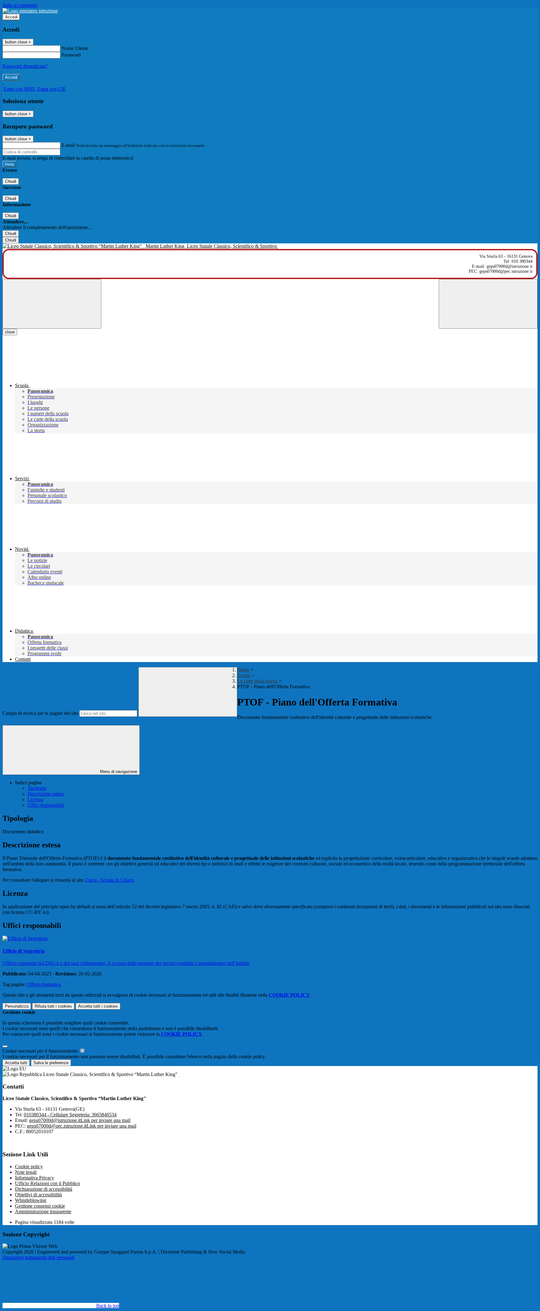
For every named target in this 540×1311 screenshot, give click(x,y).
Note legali (26, 1172)
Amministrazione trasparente (43, 1211)
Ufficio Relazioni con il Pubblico (47, 1183)
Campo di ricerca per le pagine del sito (40, 713)
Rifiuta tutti (53, 1006)
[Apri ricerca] (488, 304)
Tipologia (37, 788)
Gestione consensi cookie (40, 1206)
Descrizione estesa (46, 793)
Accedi (11, 17)
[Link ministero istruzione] (30, 10)
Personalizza (16, 1006)
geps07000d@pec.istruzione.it (81, 1126)
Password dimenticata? (25, 66)
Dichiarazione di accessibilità (43, 1189)
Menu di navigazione (118, 771)
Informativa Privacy (34, 1177)
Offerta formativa (44, 984)
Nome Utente (75, 48)
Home (243, 669)
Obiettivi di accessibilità (38, 1194)
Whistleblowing (30, 1200)
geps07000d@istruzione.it (79, 1120)
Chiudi (10, 181)
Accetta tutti (98, 1006)
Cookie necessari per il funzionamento (40, 1051)
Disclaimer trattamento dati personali (38, 1257)
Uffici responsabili (46, 805)
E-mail (68, 145)
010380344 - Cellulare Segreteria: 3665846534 (70, 1114)
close (10, 332)
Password (71, 54)
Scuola (244, 675)
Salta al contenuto (20, 5)
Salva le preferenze (50, 1062)
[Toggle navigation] (51, 304)
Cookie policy (29, 1166)
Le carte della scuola (257, 681)
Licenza (35, 799)
